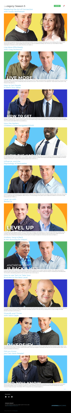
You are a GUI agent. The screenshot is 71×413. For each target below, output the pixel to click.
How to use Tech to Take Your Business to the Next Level (17, 276)
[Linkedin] (11, 396)
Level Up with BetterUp (10, 200)
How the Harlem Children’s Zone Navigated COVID (19, 124)
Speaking (38, 4)
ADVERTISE (50, 7)
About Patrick (31, 4)
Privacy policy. (16, 410)
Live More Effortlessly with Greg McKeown (13, 48)
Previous (6, 389)
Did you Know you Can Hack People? (14, 352)
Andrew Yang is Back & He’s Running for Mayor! (15, 238)
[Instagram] (8, 396)
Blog (51, 4)
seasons (24, 4)
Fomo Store (44, 4)
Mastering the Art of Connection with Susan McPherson (18, 10)
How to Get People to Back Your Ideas (12, 86)
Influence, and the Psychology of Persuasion (15, 162)
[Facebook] (5, 396)
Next (65, 389)
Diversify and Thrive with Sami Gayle (13, 314)
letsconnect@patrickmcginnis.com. (12, 405)
